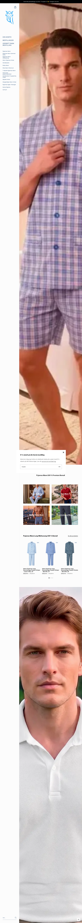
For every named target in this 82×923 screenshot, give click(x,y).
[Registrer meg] (59, 467)
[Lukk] (63, 452)
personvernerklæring (49, 461)
